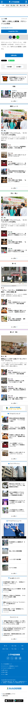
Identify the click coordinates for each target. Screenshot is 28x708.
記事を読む (14, 55)
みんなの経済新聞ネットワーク (14, 689)
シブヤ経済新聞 (14, 2)
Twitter (12, 658)
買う (18, 5)
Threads (20, 658)
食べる (7, 5)
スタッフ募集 (5, 674)
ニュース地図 (4, 18)
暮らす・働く (22, 5)
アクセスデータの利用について (8, 668)
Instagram (16, 658)
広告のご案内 (5, 672)
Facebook (8, 658)
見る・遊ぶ (13, 5)
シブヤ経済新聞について (7, 664)
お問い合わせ (5, 670)
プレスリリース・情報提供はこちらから (10, 666)
